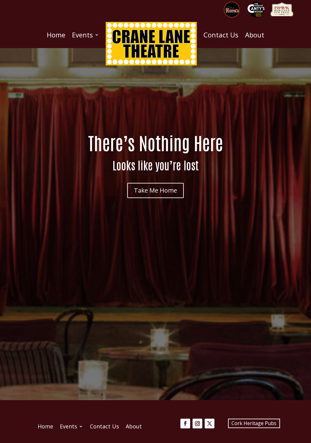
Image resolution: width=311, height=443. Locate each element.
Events (82, 34)
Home (56, 34)
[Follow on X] (209, 423)
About (254, 34)
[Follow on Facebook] (185, 423)
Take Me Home (155, 190)
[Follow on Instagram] (197, 423)
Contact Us (220, 34)
